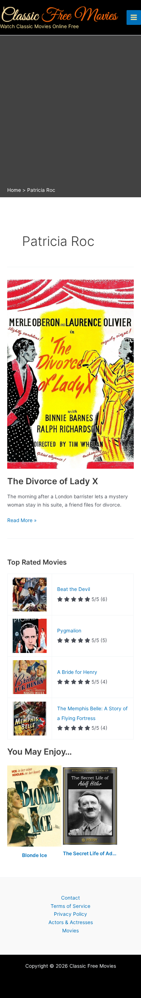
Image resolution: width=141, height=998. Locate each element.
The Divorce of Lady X (52, 481)
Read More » (22, 521)
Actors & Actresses (70, 922)
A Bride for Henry (77, 672)
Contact (70, 898)
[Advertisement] (70, 113)
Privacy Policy (70, 914)
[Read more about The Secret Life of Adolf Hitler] (90, 806)
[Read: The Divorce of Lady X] (70, 373)
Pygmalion (69, 630)
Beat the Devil (73, 589)
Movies (70, 930)
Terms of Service (70, 906)
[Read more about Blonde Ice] (35, 806)
